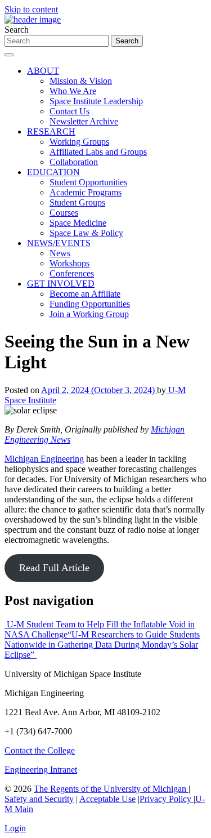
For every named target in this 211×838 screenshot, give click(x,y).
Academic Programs (86, 192)
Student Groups (77, 202)
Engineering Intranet (41, 769)
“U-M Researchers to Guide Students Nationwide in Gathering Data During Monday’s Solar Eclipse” (102, 644)
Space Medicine (78, 223)
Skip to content (31, 9)
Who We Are (73, 91)
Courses (64, 212)
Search (17, 29)
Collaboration (74, 162)
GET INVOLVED (61, 283)
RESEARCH (51, 131)
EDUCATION (53, 172)
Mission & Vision (81, 81)
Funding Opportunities (90, 304)
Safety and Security (39, 799)
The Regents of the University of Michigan (111, 789)
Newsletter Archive (84, 121)
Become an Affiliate (85, 293)
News (60, 253)
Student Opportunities (88, 182)
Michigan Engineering (44, 458)
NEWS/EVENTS (59, 243)
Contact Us (69, 111)
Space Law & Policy (86, 233)
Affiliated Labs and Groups (98, 152)
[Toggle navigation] (9, 54)
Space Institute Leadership (96, 101)
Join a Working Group (89, 314)
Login (15, 828)
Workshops (69, 263)
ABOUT (43, 70)
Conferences (72, 273)
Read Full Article (54, 567)
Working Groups (79, 141)
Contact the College (40, 750)
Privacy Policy (167, 799)
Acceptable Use (107, 799)
